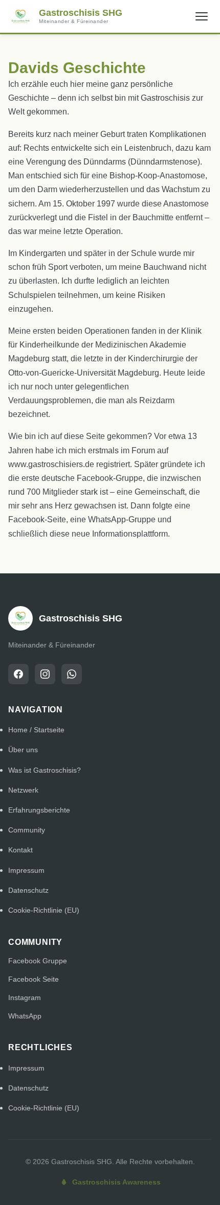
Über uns (23, 750)
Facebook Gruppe (37, 961)
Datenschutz (28, 890)
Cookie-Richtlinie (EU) (43, 910)
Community (26, 830)
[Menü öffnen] (201, 16)
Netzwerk (23, 790)
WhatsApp (24, 1016)
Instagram (24, 997)
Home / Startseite (36, 730)
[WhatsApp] (71, 674)
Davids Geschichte (77, 67)
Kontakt (20, 850)
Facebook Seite (33, 979)
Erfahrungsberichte (39, 810)
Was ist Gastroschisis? (44, 770)
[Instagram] (45, 674)
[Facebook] (18, 674)
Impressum (26, 870)
